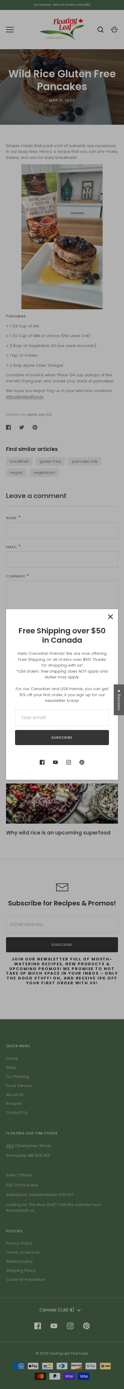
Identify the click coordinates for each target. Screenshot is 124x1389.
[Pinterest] (81, 762)
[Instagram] (68, 762)
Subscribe (61, 737)
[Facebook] (42, 762)
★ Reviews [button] (119, 699)
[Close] (110, 616)
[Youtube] (55, 762)
